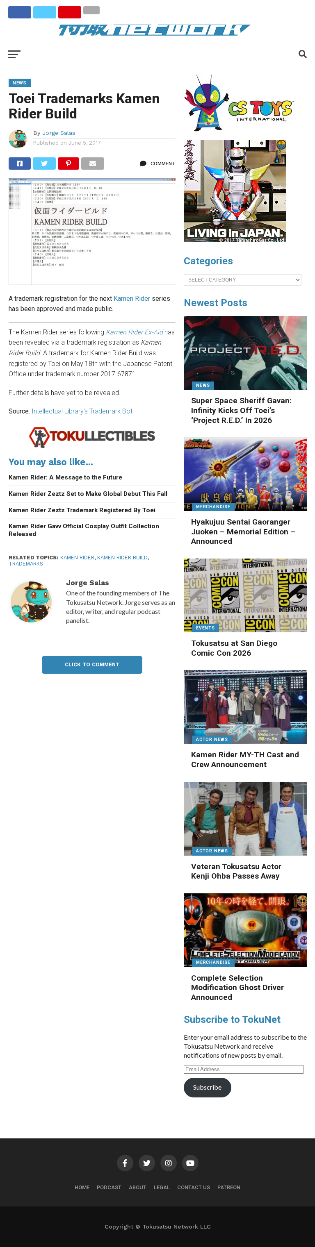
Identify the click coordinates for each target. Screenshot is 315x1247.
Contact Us (193, 1187)
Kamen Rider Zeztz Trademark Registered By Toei (82, 510)
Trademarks (26, 564)
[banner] (235, 240)
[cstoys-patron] (242, 135)
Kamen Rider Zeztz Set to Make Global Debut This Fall (88, 493)
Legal (162, 1187)
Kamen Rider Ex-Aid (134, 332)
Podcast (109, 1187)
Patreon (228, 1187)
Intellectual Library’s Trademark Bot (82, 411)
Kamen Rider (132, 298)
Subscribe (207, 1087)
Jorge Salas (58, 132)
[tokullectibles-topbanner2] (92, 447)
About (137, 1187)
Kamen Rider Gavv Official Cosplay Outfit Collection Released (84, 530)
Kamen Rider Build (122, 557)
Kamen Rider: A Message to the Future (65, 477)
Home (82, 1187)
